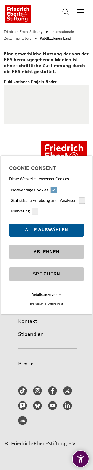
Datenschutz (55, 303)
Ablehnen (46, 252)
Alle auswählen (46, 230)
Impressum (36, 303)
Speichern (46, 274)
